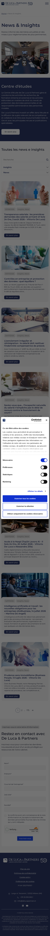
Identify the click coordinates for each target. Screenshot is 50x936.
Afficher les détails (35, 491)
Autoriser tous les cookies (25, 499)
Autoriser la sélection (25, 506)
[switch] (44, 467)
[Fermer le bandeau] (46, 420)
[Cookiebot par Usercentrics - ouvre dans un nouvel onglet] (31, 420)
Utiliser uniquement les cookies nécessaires (25, 514)
